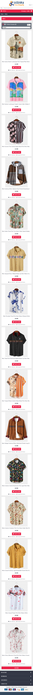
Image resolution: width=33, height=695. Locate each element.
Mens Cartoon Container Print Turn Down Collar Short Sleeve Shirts (16, 528)
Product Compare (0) (11, 24)
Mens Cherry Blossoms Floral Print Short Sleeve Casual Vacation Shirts (16, 655)
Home (2, 14)
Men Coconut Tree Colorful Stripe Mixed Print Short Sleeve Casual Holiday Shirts (16, 146)
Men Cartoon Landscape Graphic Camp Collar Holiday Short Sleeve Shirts (16, 104)
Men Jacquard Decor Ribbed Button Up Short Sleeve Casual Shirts (16, 273)
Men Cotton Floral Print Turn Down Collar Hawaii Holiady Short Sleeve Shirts (16, 231)
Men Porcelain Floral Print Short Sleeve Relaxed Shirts (16, 316)
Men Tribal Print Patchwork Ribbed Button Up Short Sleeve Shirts (16, 358)
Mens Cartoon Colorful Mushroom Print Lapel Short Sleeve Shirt (16, 485)
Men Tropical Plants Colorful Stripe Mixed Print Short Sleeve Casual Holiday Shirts (16, 400)
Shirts (6, 14)
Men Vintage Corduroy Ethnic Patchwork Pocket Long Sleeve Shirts (16, 443)
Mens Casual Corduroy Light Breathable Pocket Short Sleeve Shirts (16, 570)
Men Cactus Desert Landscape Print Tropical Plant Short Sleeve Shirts (16, 61)
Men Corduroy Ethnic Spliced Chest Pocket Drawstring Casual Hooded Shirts (16, 188)
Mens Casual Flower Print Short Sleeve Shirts (16, 613)
